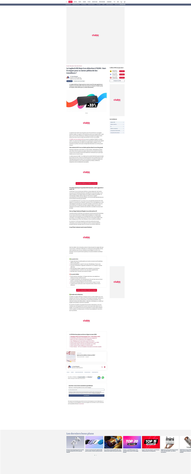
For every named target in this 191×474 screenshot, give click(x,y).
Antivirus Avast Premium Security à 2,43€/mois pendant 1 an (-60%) (84, 342)
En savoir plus (81, 403)
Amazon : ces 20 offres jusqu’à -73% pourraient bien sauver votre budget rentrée (130, 451)
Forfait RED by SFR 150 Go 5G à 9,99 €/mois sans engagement (83, 338)
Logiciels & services (76, 4)
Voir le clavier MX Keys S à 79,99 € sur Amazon (86, 183)
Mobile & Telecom (91, 4)
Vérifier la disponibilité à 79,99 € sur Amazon (86, 290)
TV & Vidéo (98, 4)
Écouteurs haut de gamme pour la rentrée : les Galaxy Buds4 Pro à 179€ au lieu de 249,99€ (75, 451)
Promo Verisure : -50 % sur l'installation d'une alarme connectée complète (85, 346)
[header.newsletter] (118, 2)
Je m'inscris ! (86, 395)
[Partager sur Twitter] (188, 468)
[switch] (121, 2)
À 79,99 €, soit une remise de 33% (76, 139)
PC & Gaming (84, 4)
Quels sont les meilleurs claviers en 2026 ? (86, 355)
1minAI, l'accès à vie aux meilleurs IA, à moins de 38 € (81, 345)
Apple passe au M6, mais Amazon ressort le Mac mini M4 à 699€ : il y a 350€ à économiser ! (169, 451)
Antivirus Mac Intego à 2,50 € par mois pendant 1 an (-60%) (83, 343)
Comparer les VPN (117, 80)
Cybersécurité (68, 4)
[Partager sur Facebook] (188, 465)
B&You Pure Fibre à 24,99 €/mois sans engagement (81, 339)
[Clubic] (70, 2)
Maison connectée (109, 4)
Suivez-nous (69, 81)
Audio (103, 4)
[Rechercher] (114, 2)
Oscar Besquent (75, 76)
